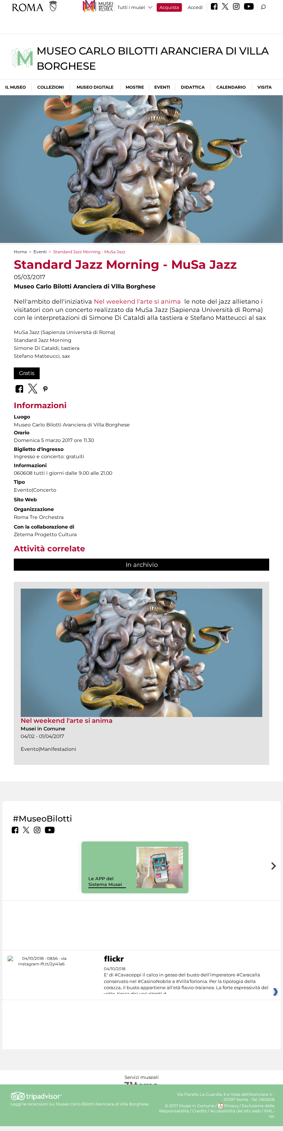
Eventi (162, 87)
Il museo (15, 87)
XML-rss (269, 1114)
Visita (264, 87)
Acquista (169, 7)
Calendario (231, 87)
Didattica (193, 87)
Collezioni (50, 87)
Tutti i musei (131, 7)
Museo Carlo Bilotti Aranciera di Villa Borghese (102, 1104)
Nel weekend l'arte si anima (137, 301)
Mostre (135, 87)
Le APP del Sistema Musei (105, 881)
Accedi (195, 7)
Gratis (27, 373)
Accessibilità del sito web (235, 1111)
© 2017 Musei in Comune (189, 1105)
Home (20, 251)
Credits (199, 1111)
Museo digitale (95, 87)
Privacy (231, 1105)
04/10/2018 (186, 981)
